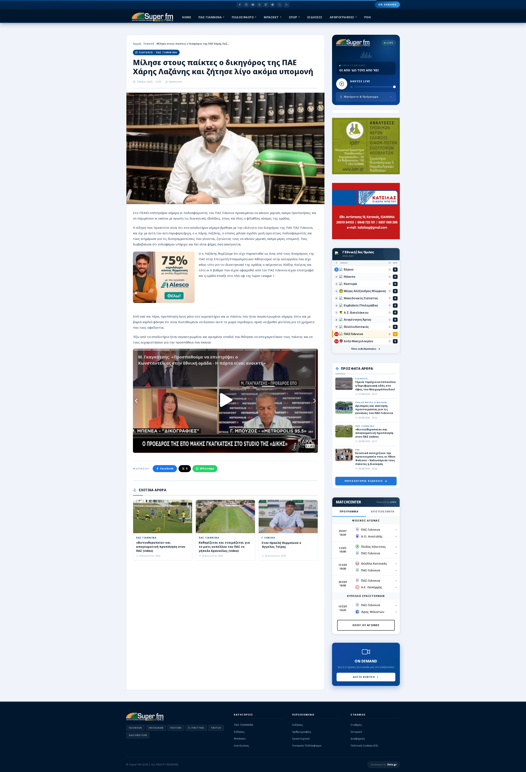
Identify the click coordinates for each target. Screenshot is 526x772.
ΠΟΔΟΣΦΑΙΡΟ (243, 17)
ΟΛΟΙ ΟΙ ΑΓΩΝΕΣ (366, 625)
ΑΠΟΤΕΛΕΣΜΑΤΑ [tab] (382, 511)
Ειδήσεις (239, 732)
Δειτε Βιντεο (364, 677)
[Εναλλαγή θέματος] (286, 4)
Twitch (216, 727)
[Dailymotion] (272, 4)
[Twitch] (266, 4)
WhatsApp (207, 468)
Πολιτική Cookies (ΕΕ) (364, 745)
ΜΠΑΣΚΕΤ (271, 17)
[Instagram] (246, 4)
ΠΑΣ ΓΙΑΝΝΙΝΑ (210, 17)
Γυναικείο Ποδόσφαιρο (306, 745)
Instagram (156, 727)
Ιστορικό (356, 732)
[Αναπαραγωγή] (341, 83)
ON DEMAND (387, 4)
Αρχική (137, 43)
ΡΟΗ (367, 17)
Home (186, 17)
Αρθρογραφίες (301, 732)
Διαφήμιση (358, 738)
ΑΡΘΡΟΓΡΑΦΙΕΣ (342, 17)
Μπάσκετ (240, 738)
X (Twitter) (196, 727)
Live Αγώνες (241, 745)
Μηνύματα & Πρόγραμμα (361, 96)
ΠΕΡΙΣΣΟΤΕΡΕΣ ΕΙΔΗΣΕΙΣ (364, 480)
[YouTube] (253, 4)
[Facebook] (239, 4)
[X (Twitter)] (259, 4)
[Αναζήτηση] (279, 4)
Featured (149, 43)
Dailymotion (138, 735)
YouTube (176, 727)
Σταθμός (356, 725)
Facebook (167, 468)
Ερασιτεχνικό (301, 738)
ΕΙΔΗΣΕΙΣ (314, 17)
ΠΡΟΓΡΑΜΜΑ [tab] (349, 511)
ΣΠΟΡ (293, 17)
